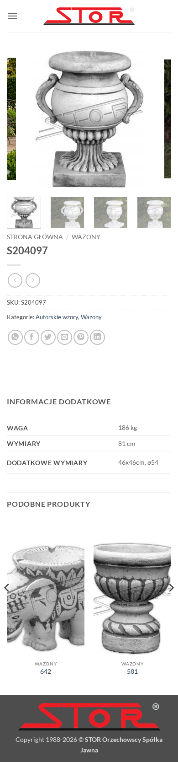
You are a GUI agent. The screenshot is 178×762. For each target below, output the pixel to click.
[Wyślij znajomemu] (64, 337)
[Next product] (15, 280)
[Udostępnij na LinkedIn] (97, 337)
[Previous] (21, 119)
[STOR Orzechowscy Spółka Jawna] (89, 16)
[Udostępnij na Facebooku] (31, 337)
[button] (12, 16)
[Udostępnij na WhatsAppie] (15, 337)
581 (132, 671)
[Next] (156, 119)
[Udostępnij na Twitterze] (48, 337)
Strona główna (35, 237)
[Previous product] (33, 280)
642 (45, 671)
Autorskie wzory (57, 317)
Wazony (86, 237)
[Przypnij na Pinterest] (81, 337)
